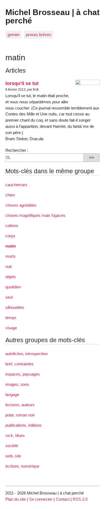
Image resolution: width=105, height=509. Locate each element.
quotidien (13, 287)
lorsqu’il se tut (21, 83)
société (11, 445)
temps (10, 317)
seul (9, 297)
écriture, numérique (22, 466)
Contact (62, 499)
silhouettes (14, 307)
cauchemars (16, 184)
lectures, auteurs (20, 404)
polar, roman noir (20, 415)
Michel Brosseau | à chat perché (52, 16)
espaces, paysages (22, 374)
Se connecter (40, 499)
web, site (13, 456)
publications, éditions (23, 425)
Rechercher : (16, 150)
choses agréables (21, 205)
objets (10, 276)
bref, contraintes (19, 364)
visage (11, 328)
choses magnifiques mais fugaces (35, 215)
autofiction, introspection (26, 353)
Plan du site (15, 499)
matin (10, 246)
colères (11, 225)
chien (10, 195)
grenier (14, 34)
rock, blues (15, 435)
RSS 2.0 (80, 499)
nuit (8, 266)
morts (10, 256)
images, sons (17, 384)
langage (12, 394)
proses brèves (38, 34)
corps (10, 236)
